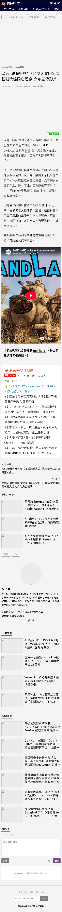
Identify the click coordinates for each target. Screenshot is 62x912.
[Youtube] (51, 3)
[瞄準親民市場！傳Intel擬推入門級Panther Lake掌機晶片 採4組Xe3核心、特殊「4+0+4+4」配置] (12, 797)
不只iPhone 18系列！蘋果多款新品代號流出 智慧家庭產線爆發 (42, 522)
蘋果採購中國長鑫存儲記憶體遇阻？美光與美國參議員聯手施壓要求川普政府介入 (42, 778)
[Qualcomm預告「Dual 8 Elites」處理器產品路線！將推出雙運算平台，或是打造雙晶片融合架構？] (12, 746)
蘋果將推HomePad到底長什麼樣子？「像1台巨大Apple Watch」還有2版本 (42, 505)
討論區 (5, 829)
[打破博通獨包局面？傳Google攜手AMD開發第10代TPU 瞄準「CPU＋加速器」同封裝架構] (12, 814)
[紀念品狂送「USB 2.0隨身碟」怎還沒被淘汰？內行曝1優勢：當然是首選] (12, 645)
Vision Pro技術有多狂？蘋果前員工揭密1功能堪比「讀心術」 (42, 681)
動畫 (6, 554)
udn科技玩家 (6, 67)
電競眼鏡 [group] (50, 17)
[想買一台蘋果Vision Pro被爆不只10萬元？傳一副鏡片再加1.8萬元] (12, 663)
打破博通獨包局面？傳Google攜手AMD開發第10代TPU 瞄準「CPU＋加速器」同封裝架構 (42, 812)
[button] (55, 3)
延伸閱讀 (6, 633)
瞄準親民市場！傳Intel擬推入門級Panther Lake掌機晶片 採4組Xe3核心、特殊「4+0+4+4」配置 (42, 795)
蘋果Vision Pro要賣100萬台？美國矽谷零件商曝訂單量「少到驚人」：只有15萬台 (42, 698)
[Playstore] (36, 892)
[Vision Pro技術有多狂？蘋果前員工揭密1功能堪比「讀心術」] (12, 683)
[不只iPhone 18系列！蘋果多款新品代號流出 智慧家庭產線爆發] (12, 524)
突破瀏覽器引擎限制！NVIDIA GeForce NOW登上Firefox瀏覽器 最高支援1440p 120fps (42, 727)
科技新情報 (19, 67)
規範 (5, 860)
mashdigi (39, 350)
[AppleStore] (42, 892)
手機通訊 (23, 9)
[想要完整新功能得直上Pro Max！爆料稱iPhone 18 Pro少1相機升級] (12, 541)
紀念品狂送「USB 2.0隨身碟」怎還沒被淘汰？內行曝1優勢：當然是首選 (42, 643)
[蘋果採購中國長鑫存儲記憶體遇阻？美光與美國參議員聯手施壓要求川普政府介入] (12, 780)
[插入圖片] (49, 860)
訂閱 (44, 898)
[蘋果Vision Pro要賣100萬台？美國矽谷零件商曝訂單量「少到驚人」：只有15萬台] (12, 700)
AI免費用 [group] (34, 17)
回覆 (57, 860)
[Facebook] (20, 892)
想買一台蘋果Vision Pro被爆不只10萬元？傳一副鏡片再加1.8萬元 (42, 661)
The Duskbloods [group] (13, 17)
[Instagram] (26, 892)
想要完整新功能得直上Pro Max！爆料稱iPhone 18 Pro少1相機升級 (41, 539)
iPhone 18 (8, 494)
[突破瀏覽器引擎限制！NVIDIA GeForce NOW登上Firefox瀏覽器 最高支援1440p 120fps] (12, 729)
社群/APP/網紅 (41, 9)
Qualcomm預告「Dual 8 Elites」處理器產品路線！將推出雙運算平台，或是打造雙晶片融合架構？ (42, 744)
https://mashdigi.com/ (13, 615)
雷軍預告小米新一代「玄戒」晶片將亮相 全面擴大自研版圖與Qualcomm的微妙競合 (42, 761)
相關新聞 (6, 716)
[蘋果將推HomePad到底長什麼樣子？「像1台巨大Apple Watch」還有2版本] (12, 507)
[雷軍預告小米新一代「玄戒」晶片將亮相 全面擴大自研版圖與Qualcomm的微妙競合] (12, 763)
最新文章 (9, 9)
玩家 (16, 554)
